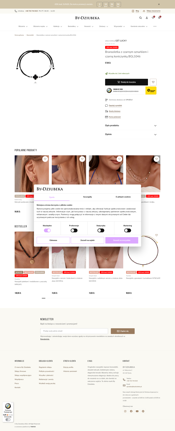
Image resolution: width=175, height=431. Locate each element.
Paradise (17, 279)
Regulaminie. (45, 339)
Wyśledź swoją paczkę (47, 383)
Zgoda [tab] (52, 197)
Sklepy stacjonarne (153, 11)
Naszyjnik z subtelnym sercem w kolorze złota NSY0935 (105, 279)
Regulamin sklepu (45, 367)
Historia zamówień (70, 371)
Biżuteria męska (39, 26)
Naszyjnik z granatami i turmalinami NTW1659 (143, 278)
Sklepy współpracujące (23, 375)
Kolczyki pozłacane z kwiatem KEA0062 (29, 202)
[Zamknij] (159, 4)
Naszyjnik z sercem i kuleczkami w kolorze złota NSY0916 (67, 279)
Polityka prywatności (46, 371)
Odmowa (53, 240)
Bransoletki (30, 35)
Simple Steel (56, 276)
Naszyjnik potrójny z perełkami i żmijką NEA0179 (140, 203)
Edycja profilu (68, 367)
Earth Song (18, 199)
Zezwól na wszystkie (121, 240)
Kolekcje (56, 26)
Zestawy (102, 26)
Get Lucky (121, 41)
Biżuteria (22, 26)
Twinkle (128, 276)
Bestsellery (72, 26)
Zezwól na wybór (87, 240)
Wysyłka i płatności (46, 375)
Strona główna (19, 35)
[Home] (87, 17)
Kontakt (17, 387)
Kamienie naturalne (138, 26)
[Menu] (12, 403)
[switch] (74, 230)
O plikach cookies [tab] (123, 197)
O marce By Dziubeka (23, 367)
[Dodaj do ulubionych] (45, 159)
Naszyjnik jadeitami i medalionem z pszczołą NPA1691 (31, 283)
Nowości (87, 26)
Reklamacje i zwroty (46, 379)
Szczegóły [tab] (87, 197)
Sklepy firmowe (20, 371)
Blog (137, 11)
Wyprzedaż (118, 26)
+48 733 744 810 (132, 381)
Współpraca (19, 379)
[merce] (33, 426)
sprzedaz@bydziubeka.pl (134, 386)
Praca (17, 383)
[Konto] (147, 18)
